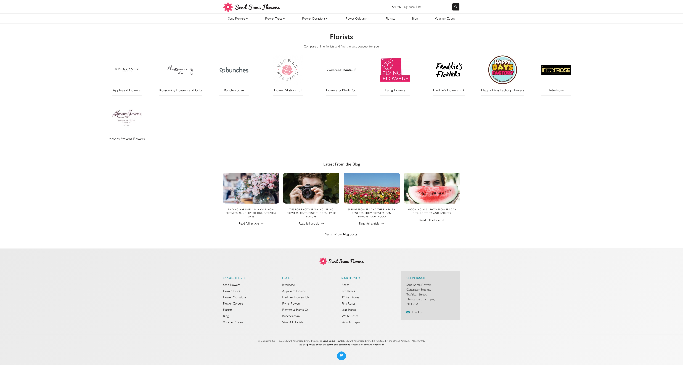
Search (396, 7)
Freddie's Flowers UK (296, 297)
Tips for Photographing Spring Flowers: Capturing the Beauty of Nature (311, 213)
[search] (455, 6)
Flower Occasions (313, 18)
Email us (417, 312)
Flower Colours (355, 18)
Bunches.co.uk (291, 316)
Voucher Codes (445, 18)
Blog (415, 18)
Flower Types (273, 18)
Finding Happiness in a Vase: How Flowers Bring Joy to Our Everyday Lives (251, 213)
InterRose (288, 285)
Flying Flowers (291, 303)
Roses (345, 285)
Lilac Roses (349, 310)
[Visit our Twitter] (341, 355)
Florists (390, 18)
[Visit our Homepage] (341, 261)
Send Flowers (236, 18)
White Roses (350, 316)
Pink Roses (348, 303)
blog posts (350, 234)
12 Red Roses (350, 297)
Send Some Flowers (333, 340)
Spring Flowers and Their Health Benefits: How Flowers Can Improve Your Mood (371, 213)
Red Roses (348, 291)
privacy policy (314, 344)
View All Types (351, 322)
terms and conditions (338, 344)
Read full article (249, 223)
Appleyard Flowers (294, 291)
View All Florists (292, 322)
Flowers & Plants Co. (295, 310)
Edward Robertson (374, 344)
